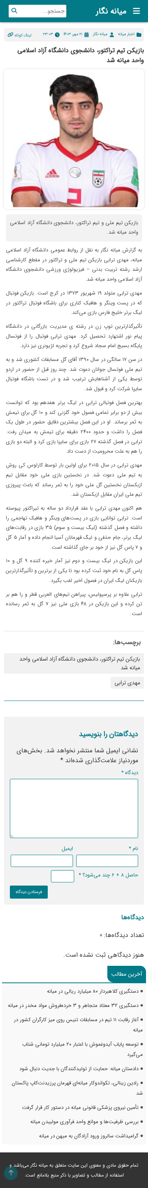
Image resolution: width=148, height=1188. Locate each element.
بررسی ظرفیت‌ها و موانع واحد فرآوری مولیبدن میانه (84, 1122)
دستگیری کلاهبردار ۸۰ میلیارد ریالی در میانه (93, 991)
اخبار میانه (126, 34)
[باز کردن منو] (134, 11)
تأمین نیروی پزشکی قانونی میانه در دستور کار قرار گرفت (80, 1107)
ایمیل (67, 848)
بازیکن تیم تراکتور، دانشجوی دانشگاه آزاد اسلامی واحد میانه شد (79, 663)
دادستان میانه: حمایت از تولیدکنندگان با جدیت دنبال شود (79, 1069)
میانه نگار (111, 11)
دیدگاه (129, 773)
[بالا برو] (11, 1173)
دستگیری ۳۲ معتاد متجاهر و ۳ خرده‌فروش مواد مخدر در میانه (73, 1005)
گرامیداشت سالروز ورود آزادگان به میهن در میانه (89, 1136)
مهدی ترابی (127, 682)
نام (133, 848)
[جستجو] (14, 11)
